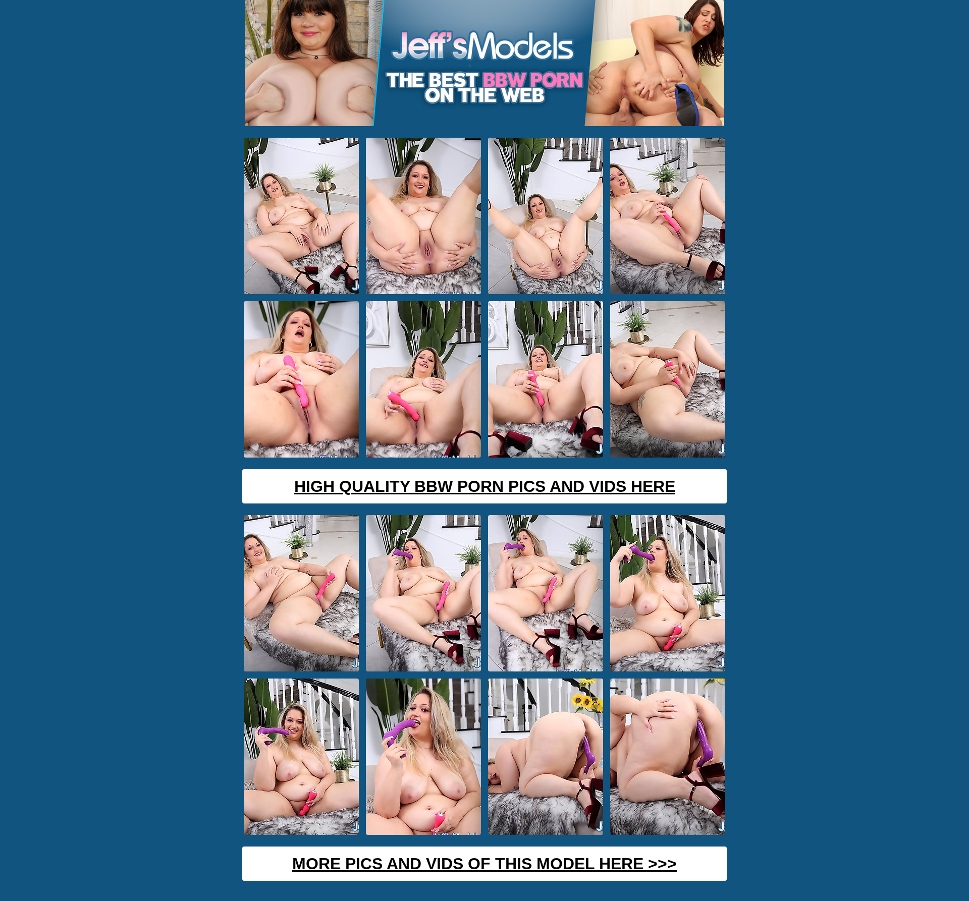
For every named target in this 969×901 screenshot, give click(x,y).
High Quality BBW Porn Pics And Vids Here (484, 486)
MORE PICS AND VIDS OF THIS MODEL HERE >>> (484, 864)
